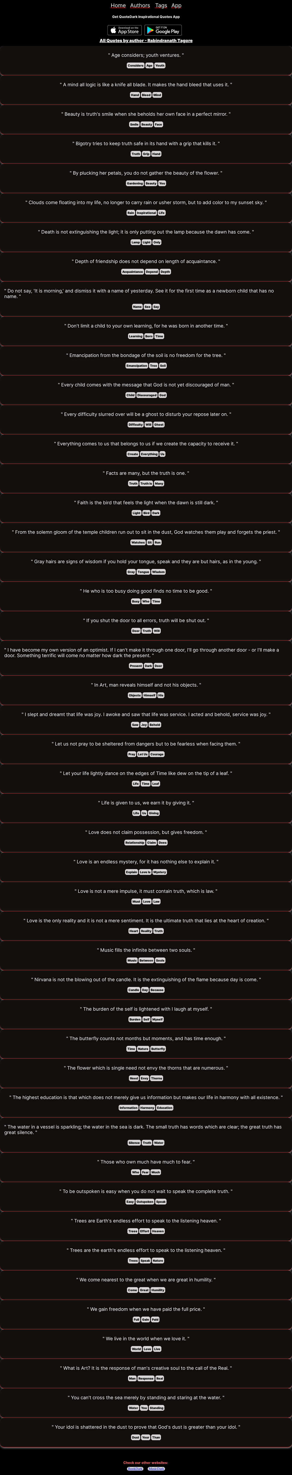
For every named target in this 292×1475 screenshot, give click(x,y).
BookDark (135, 1469)
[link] (118, 5)
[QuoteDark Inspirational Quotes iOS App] (125, 30)
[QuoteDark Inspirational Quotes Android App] (163, 30)
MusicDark (156, 1469)
